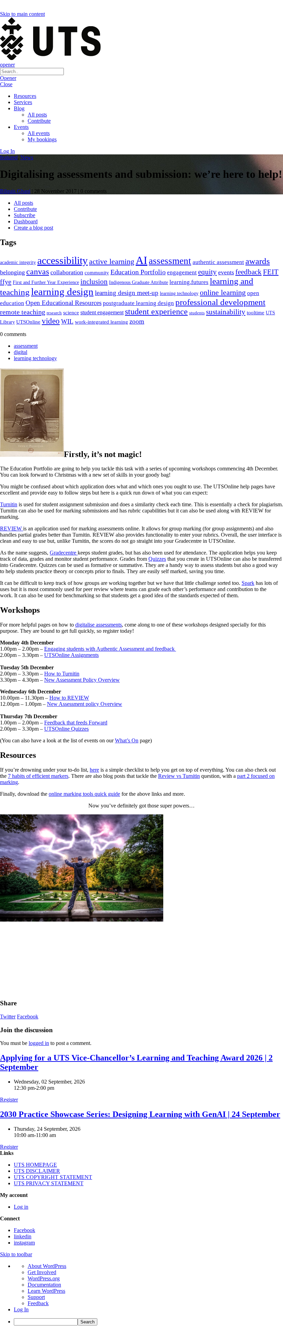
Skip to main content (22, 14)
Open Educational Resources (63, 302)
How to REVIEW (69, 698)
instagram (24, 1243)
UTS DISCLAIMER (37, 1171)
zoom (136, 321)
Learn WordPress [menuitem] (46, 1291)
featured (9, 157)
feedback (248, 272)
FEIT (271, 272)
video (51, 320)
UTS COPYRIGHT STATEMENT (53, 1177)
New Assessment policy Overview (84, 704)
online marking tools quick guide (84, 794)
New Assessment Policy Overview (82, 680)
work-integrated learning (101, 322)
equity (207, 272)
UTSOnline (28, 322)
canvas (37, 271)
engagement (182, 272)
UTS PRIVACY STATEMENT (49, 1183)
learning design (62, 291)
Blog (19, 108)
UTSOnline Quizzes (66, 729)
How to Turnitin (61, 674)
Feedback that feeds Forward (75, 722)
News (26, 157)
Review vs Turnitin (179, 776)
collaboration (66, 272)
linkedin (22, 1236)
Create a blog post (33, 228)
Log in (21, 1207)
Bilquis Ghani (15, 191)
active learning (111, 261)
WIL (67, 321)
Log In (7, 151)
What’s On (126, 740)
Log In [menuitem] (21, 1309)
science (71, 312)
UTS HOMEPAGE (35, 1165)
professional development (220, 302)
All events (39, 133)
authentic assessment (218, 262)
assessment (170, 261)
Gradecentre (64, 553)
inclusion (94, 281)
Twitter (8, 1016)
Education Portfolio (138, 272)
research (54, 312)
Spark (248, 583)
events (226, 272)
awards (257, 261)
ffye (5, 281)
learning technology (179, 293)
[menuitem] (148, 1321)
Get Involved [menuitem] (42, 1272)
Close (6, 84)
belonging (12, 272)
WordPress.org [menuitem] (44, 1278)
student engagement (102, 312)
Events (21, 127)
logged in (39, 1043)
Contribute (39, 121)
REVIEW (11, 528)
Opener (8, 78)
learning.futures (188, 282)
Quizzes (157, 559)
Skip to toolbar (16, 1254)
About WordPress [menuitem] (47, 1266)
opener (7, 65)
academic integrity (18, 262)
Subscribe (24, 215)
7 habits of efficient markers (38, 776)
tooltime (255, 312)
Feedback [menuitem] (38, 1303)
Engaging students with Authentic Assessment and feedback (110, 649)
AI (141, 260)
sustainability (225, 312)
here (94, 770)
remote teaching (22, 312)
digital (20, 352)
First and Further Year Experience (46, 282)
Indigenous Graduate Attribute (138, 282)
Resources (25, 96)
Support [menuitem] (36, 1297)
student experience (156, 311)
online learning (223, 292)
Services (23, 102)
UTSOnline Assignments (71, 655)
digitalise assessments (98, 625)
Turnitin (8, 504)
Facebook (27, 1016)
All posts (37, 115)
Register (9, 1100)
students (197, 312)
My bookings (42, 139)
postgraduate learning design (138, 303)
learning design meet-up (126, 292)
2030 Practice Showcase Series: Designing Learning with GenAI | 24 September (140, 1114)
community (97, 272)
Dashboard (26, 221)
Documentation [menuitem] (44, 1285)
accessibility (62, 260)
